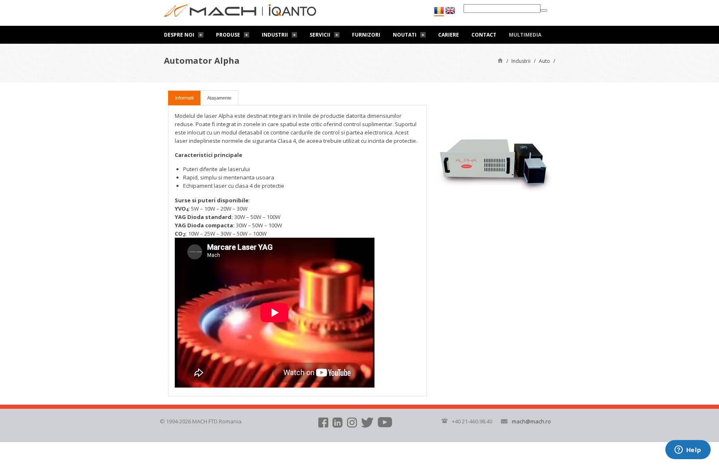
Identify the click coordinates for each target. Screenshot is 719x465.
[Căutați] (543, 10)
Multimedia (525, 34)
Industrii (275, 34)
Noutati (405, 34)
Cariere (448, 34)
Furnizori (366, 34)
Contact (483, 34)
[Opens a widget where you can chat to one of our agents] (688, 450)
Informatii (184, 97)
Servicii (320, 34)
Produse (228, 34)
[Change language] (450, 10)
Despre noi (179, 34)
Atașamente (219, 97)
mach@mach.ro (531, 421)
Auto (544, 61)
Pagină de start (500, 60)
